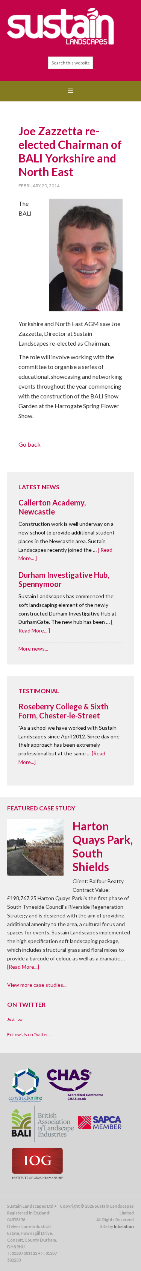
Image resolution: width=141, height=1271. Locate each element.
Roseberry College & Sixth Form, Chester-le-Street (63, 711)
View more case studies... (37, 985)
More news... (33, 648)
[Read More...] (23, 966)
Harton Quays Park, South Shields (103, 846)
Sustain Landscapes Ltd (70, 26)
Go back (29, 444)
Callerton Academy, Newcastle (52, 507)
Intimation (124, 1226)
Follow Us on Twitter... (29, 1034)
